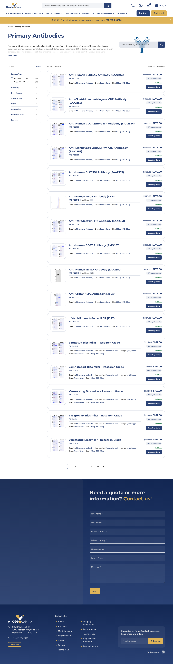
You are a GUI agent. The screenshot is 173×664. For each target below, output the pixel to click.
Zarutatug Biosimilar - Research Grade (94, 342)
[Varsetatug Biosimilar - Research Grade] (58, 445)
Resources (121, 13)
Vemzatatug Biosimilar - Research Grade (96, 391)
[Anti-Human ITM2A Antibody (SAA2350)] (58, 275)
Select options (154, 87)
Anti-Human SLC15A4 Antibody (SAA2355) (96, 74)
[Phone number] (133, 5)
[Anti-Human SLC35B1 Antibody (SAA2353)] (58, 178)
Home (10, 26)
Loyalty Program (90, 646)
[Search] (107, 5)
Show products (156, 66)
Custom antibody (13, 13)
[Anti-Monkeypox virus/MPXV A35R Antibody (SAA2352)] (58, 153)
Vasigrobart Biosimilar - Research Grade (95, 415)
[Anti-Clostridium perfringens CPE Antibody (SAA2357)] (58, 105)
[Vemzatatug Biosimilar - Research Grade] (58, 397)
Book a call (159, 13)
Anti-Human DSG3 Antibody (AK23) (92, 196)
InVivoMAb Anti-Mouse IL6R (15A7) (92, 318)
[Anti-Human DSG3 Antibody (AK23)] (58, 202)
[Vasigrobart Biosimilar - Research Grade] (58, 421)
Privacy (61, 645)
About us (62, 626)
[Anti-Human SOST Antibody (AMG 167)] (58, 251)
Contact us (14, 644)
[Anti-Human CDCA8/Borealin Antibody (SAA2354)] (58, 129)
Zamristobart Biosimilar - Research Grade (96, 366)
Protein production (33, 13)
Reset (38, 66)
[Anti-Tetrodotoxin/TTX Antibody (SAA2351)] (58, 226)
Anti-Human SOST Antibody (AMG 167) (94, 245)
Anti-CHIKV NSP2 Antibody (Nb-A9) (92, 293)
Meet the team (65, 631)
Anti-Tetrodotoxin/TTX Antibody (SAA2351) (97, 220)
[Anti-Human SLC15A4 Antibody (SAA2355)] (58, 80)
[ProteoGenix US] (14, 5)
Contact (143, 13)
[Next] (103, 466)
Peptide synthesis (53, 13)
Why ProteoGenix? (104, 13)
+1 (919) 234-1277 (20, 638)
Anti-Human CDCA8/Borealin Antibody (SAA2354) (102, 123)
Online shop (87, 13)
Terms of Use (89, 634)
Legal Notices (89, 629)
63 (98, 466)
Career (61, 640)
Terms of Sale (64, 649)
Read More (12, 55)
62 (92, 466)
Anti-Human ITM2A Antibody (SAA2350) (95, 269)
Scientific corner (65, 635)
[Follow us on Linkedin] (163, 652)
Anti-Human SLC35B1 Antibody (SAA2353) (96, 172)
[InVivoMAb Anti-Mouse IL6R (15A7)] (58, 324)
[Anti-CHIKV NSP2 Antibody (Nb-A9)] (58, 299)
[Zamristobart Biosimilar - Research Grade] (58, 372)
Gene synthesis (71, 13)
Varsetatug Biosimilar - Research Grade (95, 439)
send (94, 591)
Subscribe (155, 641)
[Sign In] (140, 5)
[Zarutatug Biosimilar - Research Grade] (58, 348)
